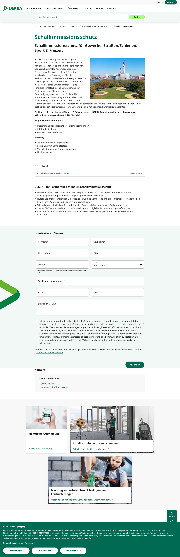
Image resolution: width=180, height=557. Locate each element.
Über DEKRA (73, 8)
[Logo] (13, 8)
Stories (88, 8)
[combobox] (117, 264)
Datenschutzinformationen (49, 352)
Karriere (111, 8)
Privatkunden (33, 8)
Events (99, 8)
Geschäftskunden (54, 8)
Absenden (135, 364)
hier (123, 321)
